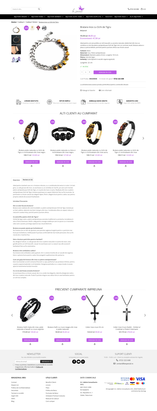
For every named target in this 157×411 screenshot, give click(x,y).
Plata (47, 388)
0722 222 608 (124, 360)
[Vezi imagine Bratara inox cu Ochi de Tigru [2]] (16, 49)
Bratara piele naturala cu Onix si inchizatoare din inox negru (63, 151)
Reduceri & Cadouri (52, 399)
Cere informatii (106, 90)
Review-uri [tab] (28, 180)
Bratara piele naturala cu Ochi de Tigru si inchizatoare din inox (126, 151)
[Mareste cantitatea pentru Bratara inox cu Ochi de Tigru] (89, 72)
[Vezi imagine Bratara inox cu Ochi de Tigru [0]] (16, 30)
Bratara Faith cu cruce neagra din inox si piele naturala (62, 328)
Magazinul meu (18, 377)
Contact (14, 382)
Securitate (14, 390)
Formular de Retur (52, 393)
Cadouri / (22, 22)
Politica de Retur (51, 390)
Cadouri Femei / (32, 22)
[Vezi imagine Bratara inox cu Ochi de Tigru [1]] (16, 39)
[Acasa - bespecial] (78, 9)
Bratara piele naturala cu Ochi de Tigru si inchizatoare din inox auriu (94, 151)
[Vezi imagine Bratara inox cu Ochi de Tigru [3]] (16, 59)
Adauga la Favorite (88, 90)
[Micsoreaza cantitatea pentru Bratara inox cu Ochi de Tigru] (82, 72)
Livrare (48, 385)
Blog (12, 401)
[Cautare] (39, 9)
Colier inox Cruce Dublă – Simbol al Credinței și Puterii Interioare (126, 328)
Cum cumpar (50, 401)
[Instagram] (83, 362)
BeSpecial (83, 30)
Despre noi (15, 385)
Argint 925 (14, 396)
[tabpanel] (49, 52)
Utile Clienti (51, 377)
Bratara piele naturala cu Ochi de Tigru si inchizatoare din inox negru (31, 151)
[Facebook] (74, 362)
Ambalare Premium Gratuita (55, 396)
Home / (14, 22)
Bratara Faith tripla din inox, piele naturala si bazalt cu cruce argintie (30, 328)
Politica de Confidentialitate (20, 388)
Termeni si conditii (17, 393)
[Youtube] (79, 362)
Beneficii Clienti (51, 382)
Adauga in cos (105, 72)
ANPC (13, 399)
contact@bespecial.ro (124, 363)
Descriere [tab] (16, 180)
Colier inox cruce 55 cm (95, 327)
